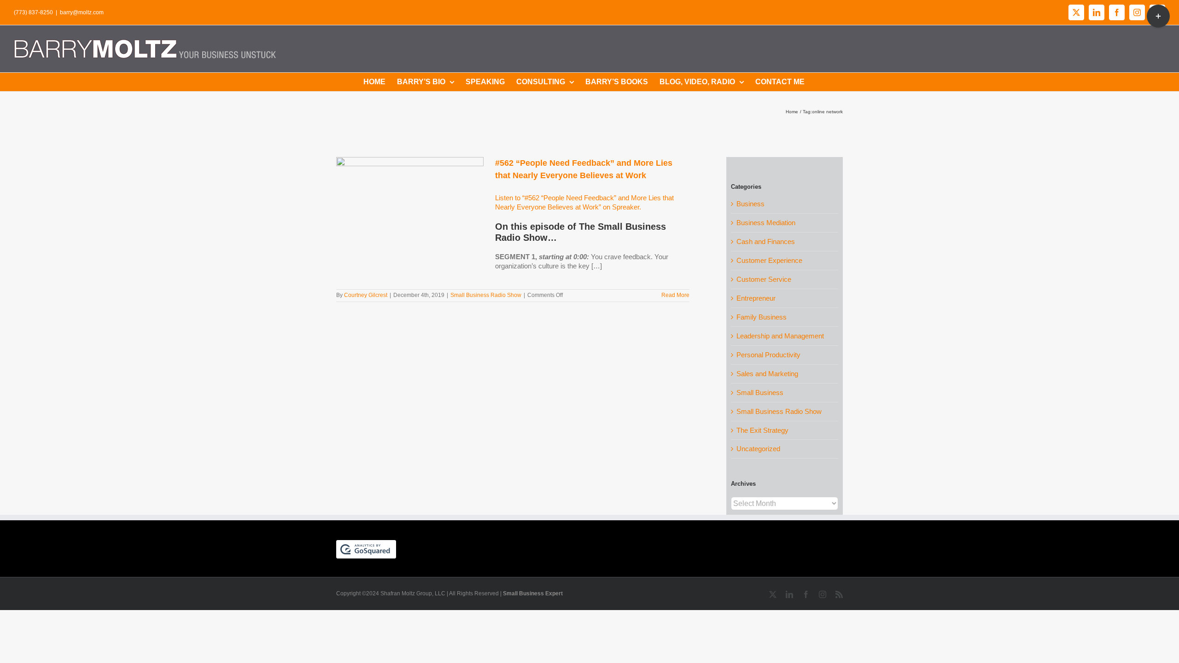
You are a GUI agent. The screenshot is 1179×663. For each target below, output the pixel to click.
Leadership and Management (780, 336)
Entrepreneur (756, 298)
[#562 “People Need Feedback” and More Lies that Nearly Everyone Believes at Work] (410, 203)
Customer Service (763, 279)
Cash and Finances (765, 241)
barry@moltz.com (82, 12)
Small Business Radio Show (485, 295)
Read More (675, 295)
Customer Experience (769, 260)
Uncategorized (758, 449)
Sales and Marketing (767, 374)
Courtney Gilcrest (365, 295)
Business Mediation (765, 223)
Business (750, 204)
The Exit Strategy (762, 430)
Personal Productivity (768, 355)
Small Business (759, 392)
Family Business (761, 317)
